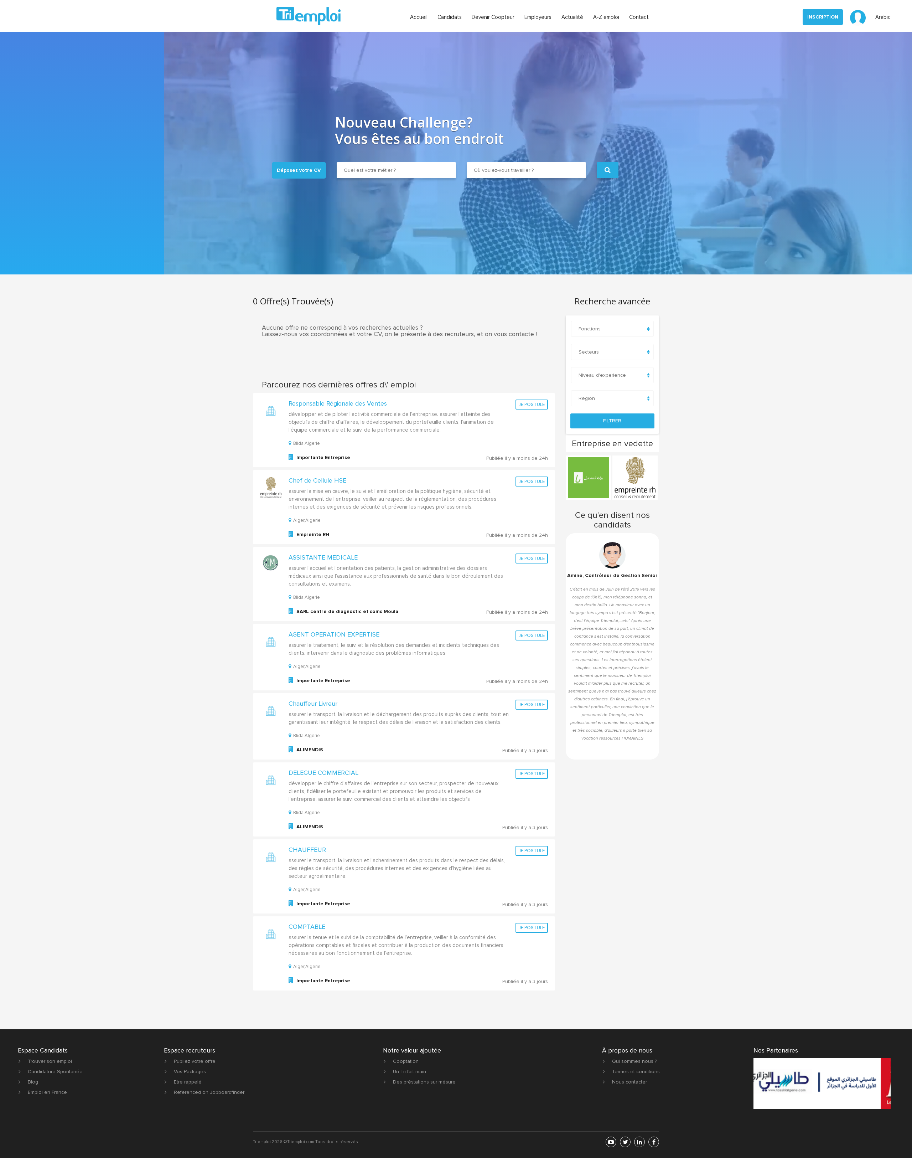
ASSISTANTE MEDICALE (323, 557)
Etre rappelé (188, 1082)
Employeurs (537, 17)
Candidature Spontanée (55, 1072)
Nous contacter (629, 1082)
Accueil (419, 17)
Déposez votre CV (299, 170)
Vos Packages (190, 1072)
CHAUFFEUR (307, 850)
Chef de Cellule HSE (317, 480)
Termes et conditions (636, 1072)
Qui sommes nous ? (634, 1061)
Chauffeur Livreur (313, 703)
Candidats (449, 17)
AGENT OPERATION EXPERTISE (334, 634)
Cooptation (406, 1061)
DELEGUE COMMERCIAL (323, 773)
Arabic (883, 17)
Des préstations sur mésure (424, 1082)
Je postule (532, 404)
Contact (639, 17)
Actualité (572, 17)
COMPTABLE (307, 927)
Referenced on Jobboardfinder (209, 1092)
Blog (33, 1082)
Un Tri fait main (409, 1072)
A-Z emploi (606, 17)
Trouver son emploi (50, 1061)
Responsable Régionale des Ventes (338, 403)
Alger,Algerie (307, 520)
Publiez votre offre (195, 1061)
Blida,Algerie (306, 443)
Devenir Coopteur (493, 17)
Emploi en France (47, 1092)
